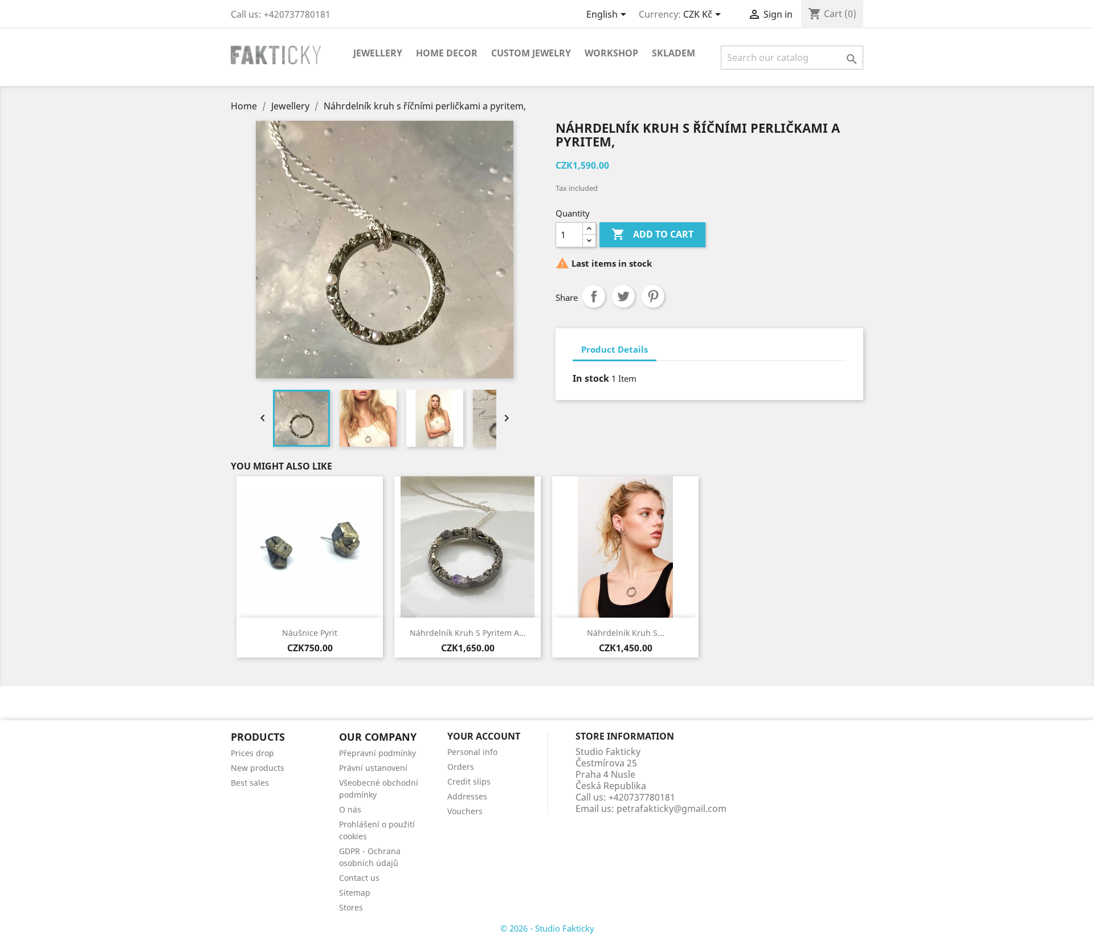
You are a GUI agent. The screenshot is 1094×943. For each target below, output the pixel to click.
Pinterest (653, 296)
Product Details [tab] (614, 349)
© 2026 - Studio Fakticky (547, 928)
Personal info (472, 751)
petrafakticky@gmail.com (671, 808)
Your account (483, 736)
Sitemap (354, 892)
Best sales (250, 782)
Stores (351, 907)
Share (593, 296)
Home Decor (446, 53)
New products (257, 767)
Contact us (359, 877)
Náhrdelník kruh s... (625, 632)
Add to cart (652, 234)
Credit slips (469, 781)
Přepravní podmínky (377, 753)
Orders (460, 766)
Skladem (673, 53)
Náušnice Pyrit (309, 632)
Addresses (467, 796)
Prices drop (252, 753)
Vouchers (465, 811)
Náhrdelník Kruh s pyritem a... (468, 632)
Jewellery (377, 53)
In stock (591, 378)
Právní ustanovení (373, 767)
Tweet (623, 296)
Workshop (611, 53)
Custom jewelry (531, 53)
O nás (350, 809)
